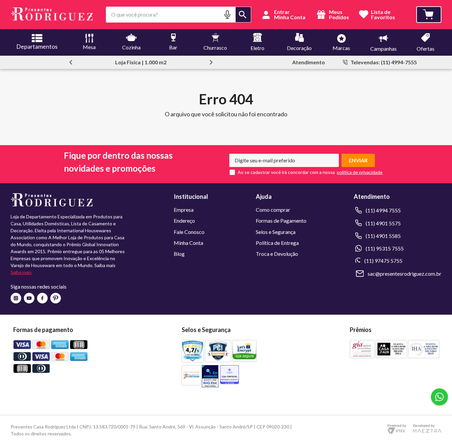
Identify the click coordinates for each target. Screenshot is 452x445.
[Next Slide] (211, 62)
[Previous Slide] (71, 62)
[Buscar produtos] (243, 15)
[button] (227, 14)
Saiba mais (21, 272)
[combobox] (178, 15)
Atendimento (308, 62)
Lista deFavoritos (383, 15)
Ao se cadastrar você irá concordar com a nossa (286, 172)
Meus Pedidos (338, 14)
